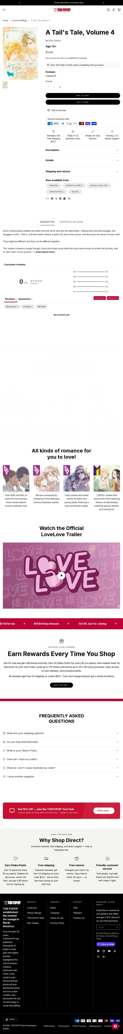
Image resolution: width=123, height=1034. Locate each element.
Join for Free (60, 685)
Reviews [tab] (11, 299)
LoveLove (32, 907)
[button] (4, 9)
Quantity (49, 81)
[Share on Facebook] (52, 198)
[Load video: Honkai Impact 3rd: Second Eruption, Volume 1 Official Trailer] (61, 576)
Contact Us (78, 918)
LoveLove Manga (19, 20)
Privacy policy (63, 1026)
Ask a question (100, 298)
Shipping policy (95, 1026)
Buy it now (83, 102)
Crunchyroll (57, 192)
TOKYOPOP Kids (35, 918)
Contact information (112, 1026)
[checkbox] (41, 306)
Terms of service (79, 1026)
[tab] (25, 299)
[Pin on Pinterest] (60, 198)
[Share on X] (56, 198)
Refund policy (49, 1026)
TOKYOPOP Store (18, 1025)
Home (5, 20)
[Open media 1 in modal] (33, 31)
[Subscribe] (117, 927)
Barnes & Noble (74, 185)
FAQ (75, 907)
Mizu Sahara (55, 40)
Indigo (75, 192)
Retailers (77, 913)
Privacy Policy (57, 923)
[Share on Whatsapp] (64, 198)
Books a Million (98, 185)
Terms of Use (56, 918)
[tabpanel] (61, 322)
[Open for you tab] (115, 1026)
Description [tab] (47, 222)
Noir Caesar (33, 923)
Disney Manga (34, 913)
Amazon (54, 185)
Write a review (113, 298)
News (53, 907)
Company (55, 913)
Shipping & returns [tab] (71, 222)
